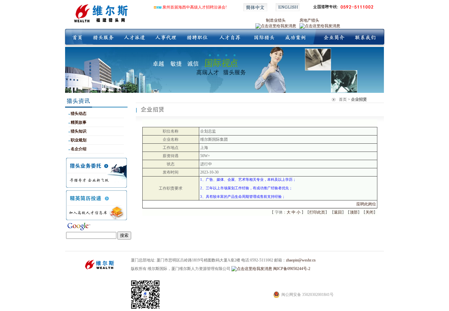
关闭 (369, 212)
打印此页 (317, 212)
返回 (338, 212)
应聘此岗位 (366, 204)
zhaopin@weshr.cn (301, 260)
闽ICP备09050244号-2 (291, 268)
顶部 (354, 212)
